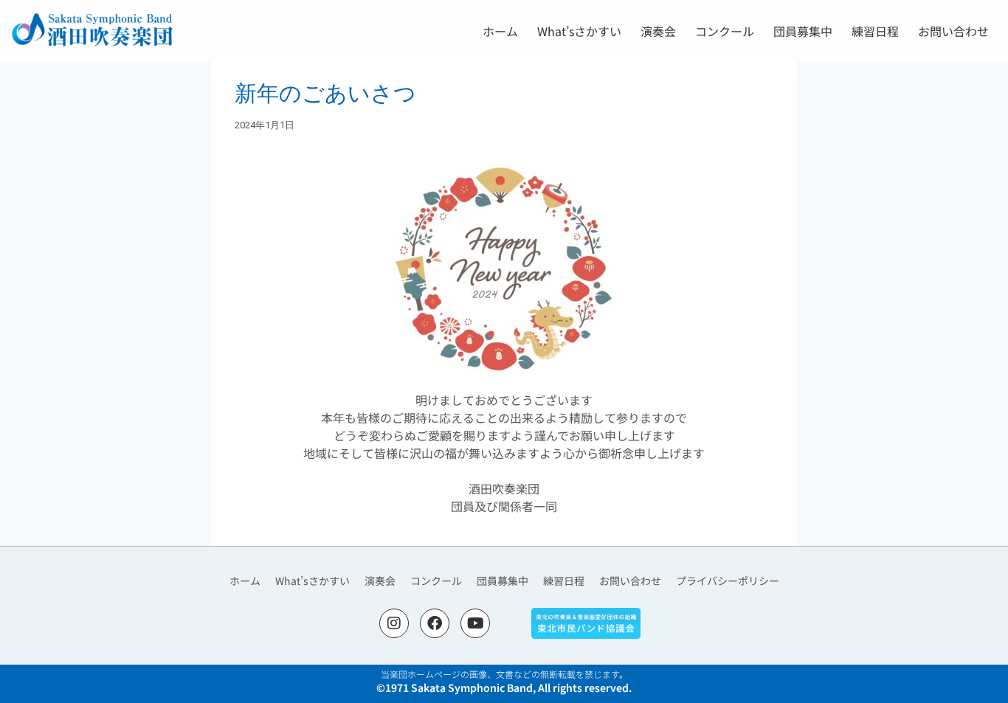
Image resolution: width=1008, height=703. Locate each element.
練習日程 (875, 31)
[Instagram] (394, 623)
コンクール (724, 31)
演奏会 (658, 31)
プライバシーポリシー (727, 580)
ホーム (500, 31)
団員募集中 (802, 31)
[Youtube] (475, 623)
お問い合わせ (953, 31)
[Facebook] (434, 623)
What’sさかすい (579, 31)
